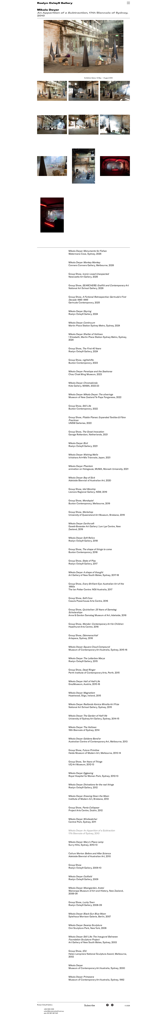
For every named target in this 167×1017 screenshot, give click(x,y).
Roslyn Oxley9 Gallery (44, 1005)
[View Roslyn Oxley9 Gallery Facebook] (107, 1005)
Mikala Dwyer (48, 9)
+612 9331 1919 (49, 1009)
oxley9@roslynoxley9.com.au (54, 1011)
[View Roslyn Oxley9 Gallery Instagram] (112, 1005)
